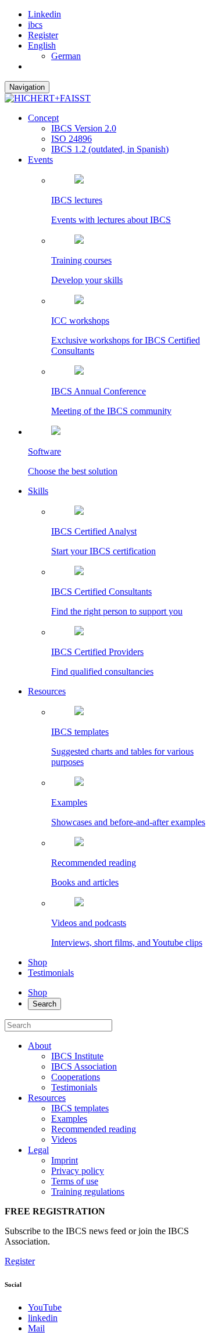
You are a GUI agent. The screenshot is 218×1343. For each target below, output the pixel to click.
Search (44, 1004)
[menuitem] (42, 45)
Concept (43, 118)
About (39, 1046)
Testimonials (51, 973)
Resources (47, 691)
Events (40, 159)
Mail (36, 1328)
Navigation (27, 87)
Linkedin (44, 14)
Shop (37, 962)
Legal (38, 1150)
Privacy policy (77, 1171)
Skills (38, 491)
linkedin (43, 1318)
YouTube (45, 1307)
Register (43, 35)
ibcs (35, 25)
